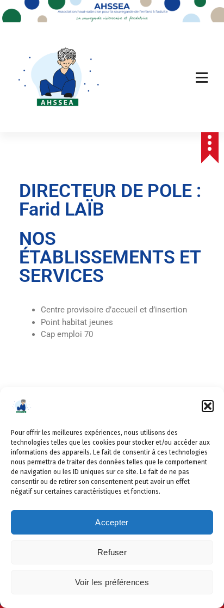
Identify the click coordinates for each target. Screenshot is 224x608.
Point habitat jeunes (77, 322)
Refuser (112, 552)
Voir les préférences (112, 582)
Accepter (111, 522)
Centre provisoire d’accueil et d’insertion (114, 310)
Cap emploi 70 (68, 334)
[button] (207, 406)
